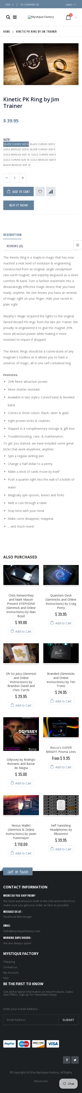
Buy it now (18, 205)
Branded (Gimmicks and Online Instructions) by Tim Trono (61, 680)
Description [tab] (12, 234)
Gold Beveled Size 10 (16, 154)
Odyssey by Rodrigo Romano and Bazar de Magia (21, 763)
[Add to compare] (51, 191)
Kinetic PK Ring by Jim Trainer (31, 102)
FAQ (6, 978)
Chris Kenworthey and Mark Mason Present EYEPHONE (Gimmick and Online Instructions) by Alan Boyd (21, 605)
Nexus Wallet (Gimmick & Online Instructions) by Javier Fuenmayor (21, 831)
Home (6, 31)
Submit (68, 1020)
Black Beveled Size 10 (16, 165)
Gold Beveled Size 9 (43, 159)
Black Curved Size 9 (42, 144)
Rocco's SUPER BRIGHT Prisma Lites (61, 749)
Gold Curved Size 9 (43, 154)
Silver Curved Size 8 (16, 144)
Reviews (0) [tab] (15, 246)
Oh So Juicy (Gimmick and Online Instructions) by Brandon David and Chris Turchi (21, 682)
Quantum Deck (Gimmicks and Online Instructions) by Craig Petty (60, 601)
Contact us (10, 967)
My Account (10, 972)
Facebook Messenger (17, 917)
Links (69, 4)
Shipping (9, 962)
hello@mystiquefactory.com (21, 931)
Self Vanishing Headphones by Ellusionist (61, 829)
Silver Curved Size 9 (42, 149)
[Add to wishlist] (40, 191)
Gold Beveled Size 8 (16, 149)
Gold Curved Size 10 (16, 159)
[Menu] (15, 17)
